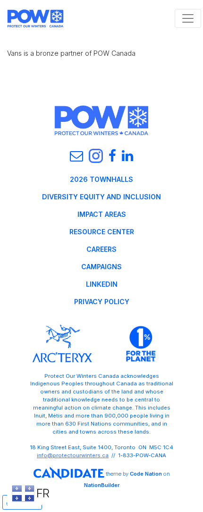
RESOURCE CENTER (101, 232)
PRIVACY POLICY (101, 302)
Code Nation (146, 473)
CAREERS (101, 249)
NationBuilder (101, 485)
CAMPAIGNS (101, 267)
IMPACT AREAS (101, 214)
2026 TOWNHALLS (101, 179)
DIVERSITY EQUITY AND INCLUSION (101, 197)
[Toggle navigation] (188, 18)
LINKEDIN (102, 284)
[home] (35, 18)
